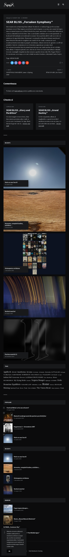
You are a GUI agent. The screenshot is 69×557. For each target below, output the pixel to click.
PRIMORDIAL (35, 384)
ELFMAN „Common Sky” (12, 527)
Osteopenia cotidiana (12, 268)
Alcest (14, 372)
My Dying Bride (20, 380)
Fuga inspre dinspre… (21, 508)
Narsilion (29, 380)
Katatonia (15, 377)
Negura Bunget (38, 380)
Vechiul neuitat (10, 311)
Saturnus (52, 384)
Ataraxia (48, 372)
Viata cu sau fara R (11, 182)
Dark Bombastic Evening (35, 551)
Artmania (41, 372)
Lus (45, 377)
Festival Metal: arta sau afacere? (18, 408)
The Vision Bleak (44, 388)
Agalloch (7, 372)
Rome (45, 384)
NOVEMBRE (53, 380)
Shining (7, 388)
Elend (40, 374)
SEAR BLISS (15, 58)
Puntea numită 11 (11, 354)
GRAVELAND (54, 374)
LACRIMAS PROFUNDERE (34, 377)
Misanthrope (49, 377)
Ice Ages (60, 374)
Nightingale (48, 380)
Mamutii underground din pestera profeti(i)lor (30, 416)
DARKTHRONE (16, 375)
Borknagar (63, 372)
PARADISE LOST (26, 384)
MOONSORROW (8, 380)
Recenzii (25, 18)
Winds (62, 388)
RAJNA (40, 384)
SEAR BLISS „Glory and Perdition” (18, 111)
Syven (21, 388)
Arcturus (35, 372)
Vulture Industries (55, 388)
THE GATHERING (32, 388)
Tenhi (25, 388)
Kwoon (22, 377)
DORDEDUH (26, 375)
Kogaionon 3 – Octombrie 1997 (24, 427)
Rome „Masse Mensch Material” (24, 519)
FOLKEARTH (46, 375)
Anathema (21, 372)
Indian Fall (8, 377)
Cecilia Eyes (8, 375)
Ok (9, 551)
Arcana (29, 372)
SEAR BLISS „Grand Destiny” (48, 111)
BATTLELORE (55, 372)
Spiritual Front (15, 388)
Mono (55, 377)
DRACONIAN (35, 375)
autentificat (18, 91)
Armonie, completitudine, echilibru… (14, 224)
